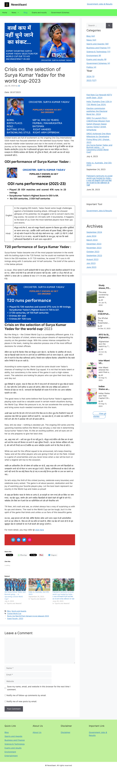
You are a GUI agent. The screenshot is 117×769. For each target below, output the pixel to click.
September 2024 (94, 232)
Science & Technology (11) (98, 52)
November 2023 (93, 248)
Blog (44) (90, 36)
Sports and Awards (19, 611)
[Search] (109, 25)
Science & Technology (15, 744)
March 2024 (92, 240)
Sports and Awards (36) (97, 44)
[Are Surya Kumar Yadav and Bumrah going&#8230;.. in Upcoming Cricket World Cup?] (15, 584)
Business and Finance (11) (98, 48)
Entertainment (11, 756)
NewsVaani (19, 4)
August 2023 (92, 259)
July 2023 (91, 263)
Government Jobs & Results (99, 4)
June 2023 (91, 267)
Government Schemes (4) (98, 63)
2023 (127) (91, 80)
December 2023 (93, 244)
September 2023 (94, 255)
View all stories (99, 415)
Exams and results (39, 12)
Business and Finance (15, 740)
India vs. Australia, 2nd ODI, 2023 (99, 164)
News (14, 12)
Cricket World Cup (14, 613)
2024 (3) (90, 76)
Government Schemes (60, 12)
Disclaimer (65, 732)
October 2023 (92, 252)
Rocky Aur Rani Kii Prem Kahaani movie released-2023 (28, 616)
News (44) (91, 40)
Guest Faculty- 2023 (15, 618)
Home (4, 12)
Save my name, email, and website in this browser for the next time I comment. (38, 688)
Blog (25, 12)
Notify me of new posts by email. (22, 701)
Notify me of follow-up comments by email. (26, 695)
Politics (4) (91, 67)
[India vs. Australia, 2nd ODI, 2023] (39, 584)
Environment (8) (93, 55)
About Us (37, 732)
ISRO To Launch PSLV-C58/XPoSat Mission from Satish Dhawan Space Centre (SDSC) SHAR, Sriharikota (98, 124)
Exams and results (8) (96, 59)
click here (39, 530)
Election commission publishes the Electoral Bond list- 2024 (96, 111)
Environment (10, 752)
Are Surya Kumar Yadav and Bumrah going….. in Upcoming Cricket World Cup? (99, 148)
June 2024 (91, 236)
